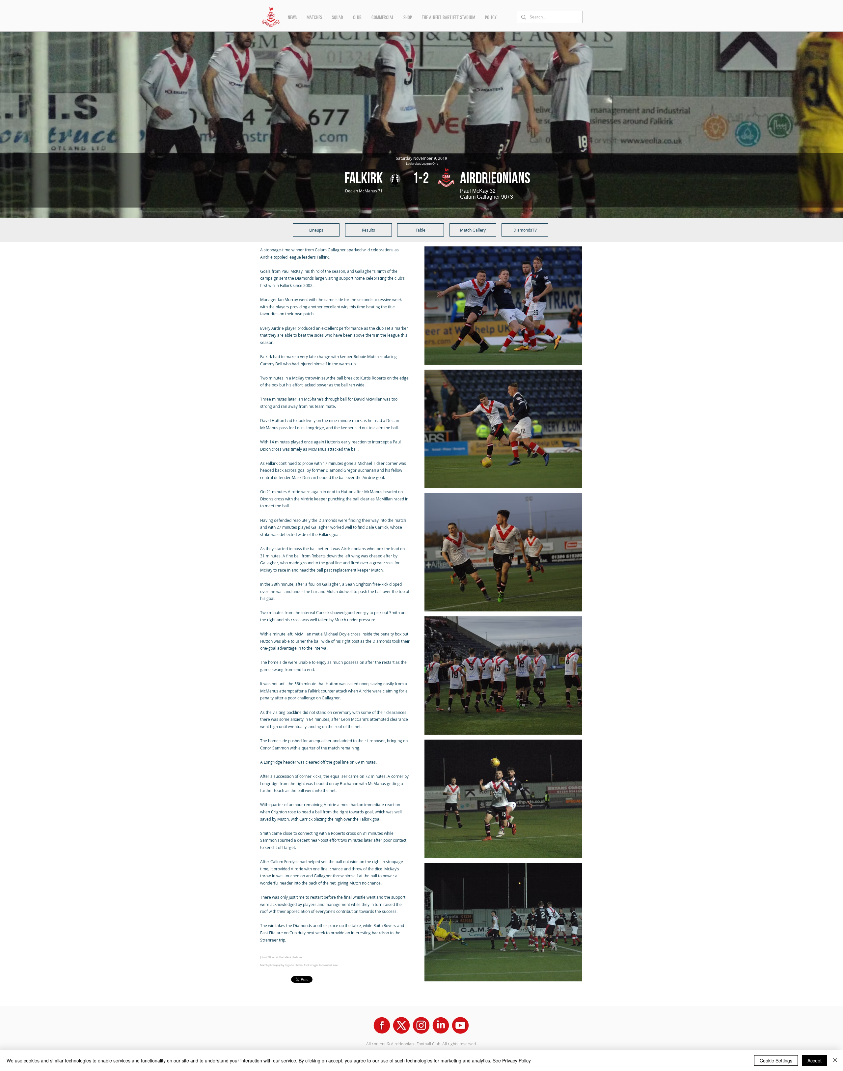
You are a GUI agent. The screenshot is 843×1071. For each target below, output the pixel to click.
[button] (292, 17)
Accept (814, 1060)
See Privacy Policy (512, 1060)
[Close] (835, 1060)
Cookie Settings (776, 1060)
